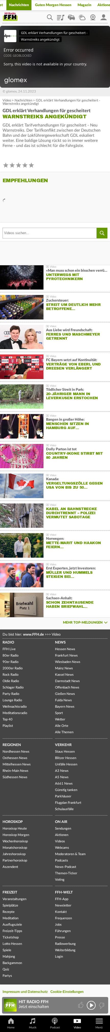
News (60, 642)
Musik (33, 1027)
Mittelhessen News (17, 764)
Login (59, 956)
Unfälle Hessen (66, 764)
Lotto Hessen (12, 944)
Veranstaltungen (14, 899)
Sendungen (63, 828)
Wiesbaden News (67, 662)
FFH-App (61, 899)
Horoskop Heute (15, 828)
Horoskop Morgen (16, 835)
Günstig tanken (66, 790)
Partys (7, 976)
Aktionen (61, 835)
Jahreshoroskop (14, 854)
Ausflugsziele (12, 924)
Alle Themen (64, 732)
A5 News (62, 777)
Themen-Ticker (66, 873)
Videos (60, 841)
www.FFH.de (33, 634)
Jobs (58, 924)
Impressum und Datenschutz (25, 992)
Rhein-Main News (15, 771)
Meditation (10, 918)
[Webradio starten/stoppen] (91, 1005)
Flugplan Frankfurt (68, 803)
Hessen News (65, 649)
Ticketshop (11, 937)
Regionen (12, 745)
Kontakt (61, 912)
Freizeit (10, 892)
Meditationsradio (15, 713)
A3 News (62, 771)
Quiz (6, 969)
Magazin (84, 5)
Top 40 (8, 719)
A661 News (64, 783)
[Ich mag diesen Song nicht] (101, 1005)
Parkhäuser (63, 796)
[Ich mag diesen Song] (81, 1005)
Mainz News (64, 668)
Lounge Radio (12, 700)
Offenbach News (67, 687)
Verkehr (63, 745)
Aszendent (10, 867)
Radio (8, 642)
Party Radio (11, 694)
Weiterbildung (65, 950)
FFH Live (9, 649)
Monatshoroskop (15, 848)
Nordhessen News (16, 751)
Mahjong (9, 956)
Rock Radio (10, 674)
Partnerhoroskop (15, 860)
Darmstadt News (67, 681)
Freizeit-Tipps (12, 931)
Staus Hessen (65, 751)
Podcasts (61, 860)
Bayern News (64, 706)
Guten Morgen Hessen (53, 5)
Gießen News (65, 694)
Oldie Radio (11, 681)
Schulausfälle (64, 809)
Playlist (60, 16)
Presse (60, 937)
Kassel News (64, 674)
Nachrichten (19, 5)
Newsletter (63, 905)
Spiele (7, 950)
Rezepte (9, 912)
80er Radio (10, 655)
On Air (61, 822)
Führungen (63, 931)
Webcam (93, 16)
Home (11, 1027)
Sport (59, 713)
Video (7, 100)
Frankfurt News (66, 655)
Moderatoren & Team (70, 854)
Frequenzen (63, 918)
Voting (59, 879)
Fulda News (63, 700)
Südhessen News (15, 777)
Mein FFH (103, 16)
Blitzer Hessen (65, 758)
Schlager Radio (13, 687)
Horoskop (13, 822)
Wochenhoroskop (15, 841)
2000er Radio (13, 668)
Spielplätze (10, 905)
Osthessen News (15, 758)
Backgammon (12, 963)
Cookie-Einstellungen (67, 992)
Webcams (62, 848)
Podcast (55, 1027)
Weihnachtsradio (15, 706)
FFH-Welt (64, 892)
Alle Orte (61, 726)
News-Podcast (65, 867)
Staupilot (71, 16)
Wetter (82, 16)
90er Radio (10, 662)
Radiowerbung (65, 944)
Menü (99, 1027)
